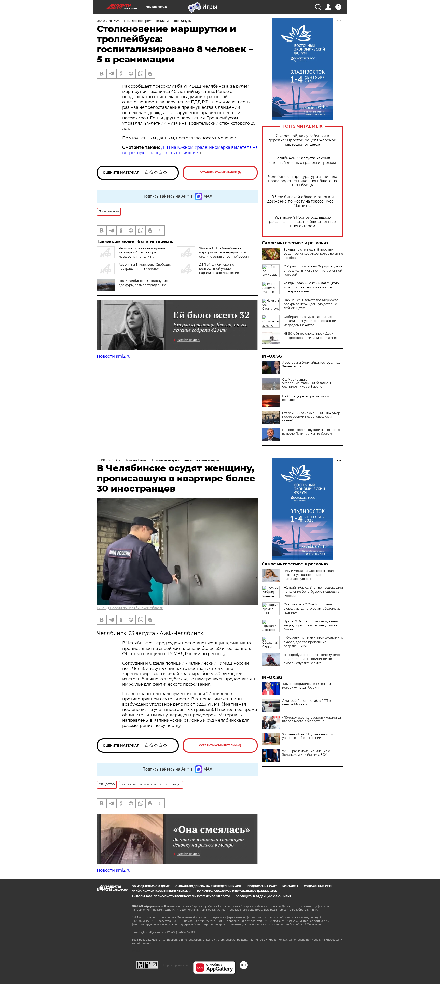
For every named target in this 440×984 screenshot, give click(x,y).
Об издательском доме (151, 886)
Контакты (290, 886)
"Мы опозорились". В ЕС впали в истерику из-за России (307, 685)
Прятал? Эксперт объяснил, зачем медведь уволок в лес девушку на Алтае (311, 625)
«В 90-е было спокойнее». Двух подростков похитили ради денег (310, 336)
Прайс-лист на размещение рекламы (161, 891)
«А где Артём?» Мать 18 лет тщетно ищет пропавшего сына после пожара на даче (311, 287)
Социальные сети (318, 886)
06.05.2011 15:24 (108, 21)
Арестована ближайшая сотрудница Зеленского (311, 364)
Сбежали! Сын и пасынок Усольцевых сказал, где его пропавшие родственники (313, 642)
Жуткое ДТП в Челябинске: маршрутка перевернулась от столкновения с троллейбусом (224, 252)
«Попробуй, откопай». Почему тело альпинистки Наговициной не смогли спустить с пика (312, 659)
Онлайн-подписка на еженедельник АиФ (208, 886)
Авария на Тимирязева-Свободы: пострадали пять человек (145, 267)
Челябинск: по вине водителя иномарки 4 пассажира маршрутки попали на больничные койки (131, 254)
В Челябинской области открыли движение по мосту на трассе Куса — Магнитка (302, 201)
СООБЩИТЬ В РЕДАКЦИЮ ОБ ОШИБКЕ (263, 896)
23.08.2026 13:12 (108, 460)
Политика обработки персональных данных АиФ (237, 891)
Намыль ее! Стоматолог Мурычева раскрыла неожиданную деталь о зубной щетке (311, 304)
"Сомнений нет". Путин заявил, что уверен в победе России (309, 736)
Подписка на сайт (262, 886)
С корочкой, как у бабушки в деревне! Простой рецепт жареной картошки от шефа (302, 140)
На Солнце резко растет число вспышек (306, 398)
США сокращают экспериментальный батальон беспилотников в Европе (306, 383)
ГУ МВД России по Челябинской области (130, 608)
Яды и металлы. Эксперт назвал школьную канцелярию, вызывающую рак (309, 575)
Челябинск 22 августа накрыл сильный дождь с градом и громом (302, 160)
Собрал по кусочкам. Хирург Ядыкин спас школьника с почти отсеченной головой (313, 270)
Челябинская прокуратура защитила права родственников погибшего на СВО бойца (302, 180)
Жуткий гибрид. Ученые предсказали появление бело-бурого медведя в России (313, 592)
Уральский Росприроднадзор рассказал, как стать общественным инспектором (302, 221)
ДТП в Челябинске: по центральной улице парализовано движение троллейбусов (208, 271)
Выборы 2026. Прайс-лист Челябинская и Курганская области (181, 896)
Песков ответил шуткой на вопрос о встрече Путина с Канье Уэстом (311, 431)
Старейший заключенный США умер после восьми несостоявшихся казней (311, 416)
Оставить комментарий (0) (220, 745)
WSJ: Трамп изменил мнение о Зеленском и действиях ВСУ (306, 753)
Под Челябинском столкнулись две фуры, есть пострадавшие (144, 283)
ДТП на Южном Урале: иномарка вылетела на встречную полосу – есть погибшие (190, 150)
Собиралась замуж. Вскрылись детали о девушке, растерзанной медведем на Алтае (310, 321)
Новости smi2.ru (114, 356)
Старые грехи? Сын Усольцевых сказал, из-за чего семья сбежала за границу (312, 608)
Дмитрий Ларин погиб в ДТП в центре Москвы (306, 702)
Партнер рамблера (175, 965)
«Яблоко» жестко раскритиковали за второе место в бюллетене (311, 719)
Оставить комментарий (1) (220, 172)
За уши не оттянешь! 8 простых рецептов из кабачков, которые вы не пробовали (313, 254)
